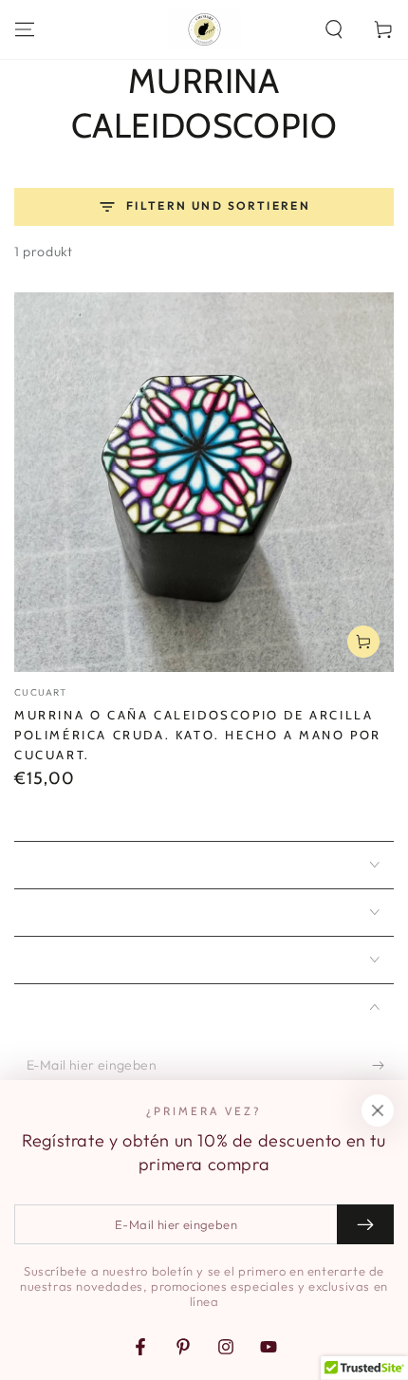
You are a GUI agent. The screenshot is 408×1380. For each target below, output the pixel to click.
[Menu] (24, 29)
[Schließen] (378, 1110)
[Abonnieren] (383, 1066)
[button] (334, 29)
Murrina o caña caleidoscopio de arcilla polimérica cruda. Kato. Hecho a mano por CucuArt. (197, 734)
